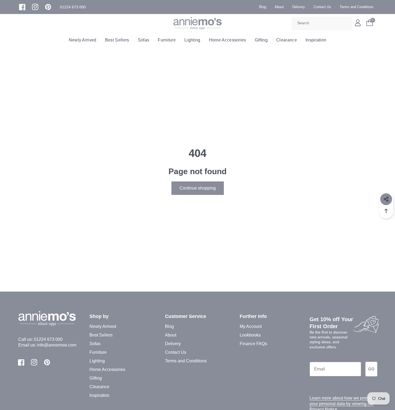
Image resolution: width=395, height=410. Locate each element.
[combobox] (322, 23)
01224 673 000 (48, 339)
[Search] (346, 23)
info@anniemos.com (56, 345)
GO (371, 369)
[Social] (386, 199)
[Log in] (357, 22)
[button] (73, 7)
